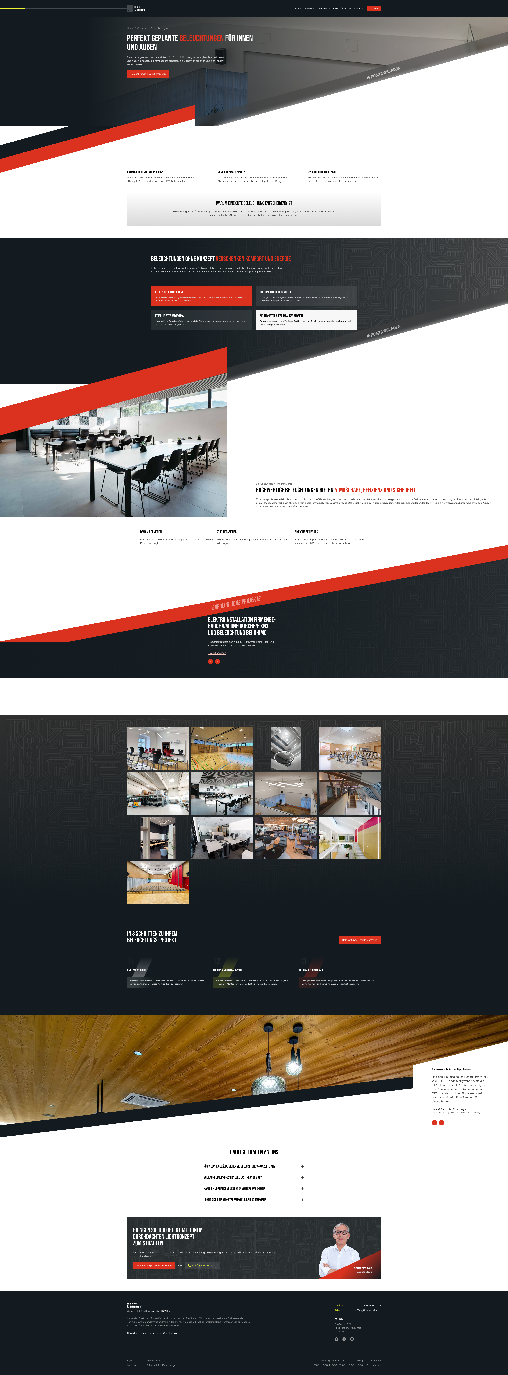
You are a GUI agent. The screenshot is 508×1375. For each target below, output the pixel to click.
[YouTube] (352, 1339)
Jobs (335, 8)
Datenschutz (154, 1360)
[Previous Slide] (210, 652)
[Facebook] (336, 1339)
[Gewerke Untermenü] (315, 8)
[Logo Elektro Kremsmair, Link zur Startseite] (130, 8)
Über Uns (346, 8)
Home (298, 8)
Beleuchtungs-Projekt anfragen (148, 74)
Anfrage (374, 8)
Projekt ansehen (217, 643)
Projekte (324, 8)
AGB (129, 1360)
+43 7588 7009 (372, 1305)
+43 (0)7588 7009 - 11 (204, 1265)
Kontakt (358, 8)
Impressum (133, 1365)
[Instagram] (344, 1339)
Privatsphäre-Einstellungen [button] (162, 1365)
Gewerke (309, 8)
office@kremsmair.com (368, 1310)
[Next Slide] (217, 652)
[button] (460, 1090)
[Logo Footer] (134, 1305)
